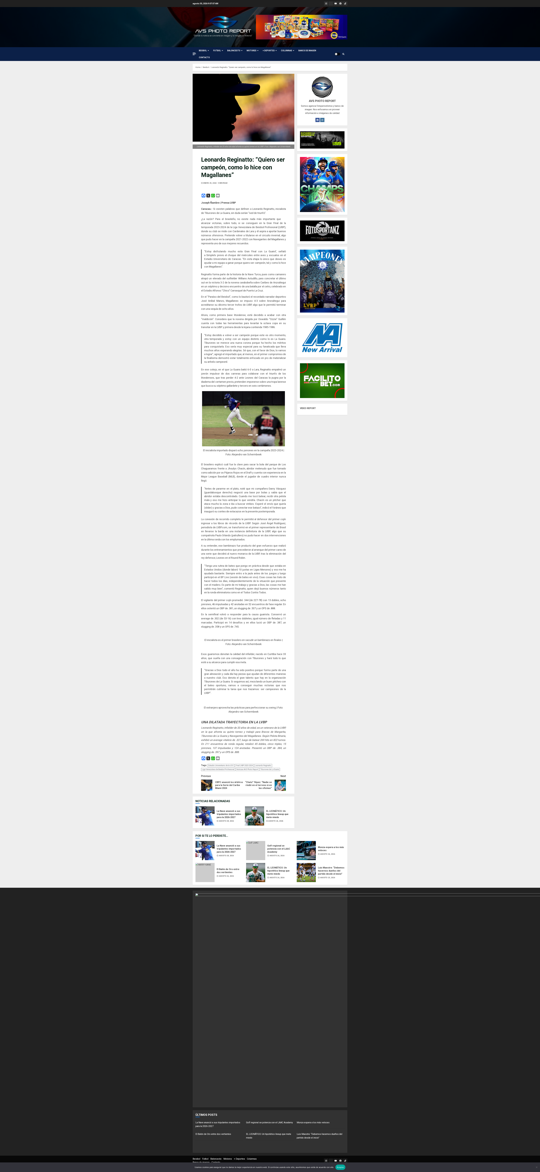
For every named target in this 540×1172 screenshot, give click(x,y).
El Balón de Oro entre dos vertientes (205, 872)
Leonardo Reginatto (263, 765)
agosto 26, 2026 (275, 821)
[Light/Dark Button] (337, 54)
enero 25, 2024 (210, 183)
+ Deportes (269, 50)
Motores (251, 50)
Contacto (204, 57)
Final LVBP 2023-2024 (244, 765)
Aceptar (340, 1167)
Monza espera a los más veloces (306, 850)
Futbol (217, 50)
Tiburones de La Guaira (269, 769)
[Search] (343, 54)
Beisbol (203, 50)
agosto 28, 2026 (226, 821)
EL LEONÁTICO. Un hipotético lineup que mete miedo (254, 815)
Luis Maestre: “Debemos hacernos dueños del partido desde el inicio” (306, 872)
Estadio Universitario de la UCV (220, 765)
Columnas (286, 50)
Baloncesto (233, 50)
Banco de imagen (307, 50)
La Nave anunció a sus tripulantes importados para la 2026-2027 (205, 815)
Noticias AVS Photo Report (247, 769)
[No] (536, 1167)
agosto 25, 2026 (327, 878)
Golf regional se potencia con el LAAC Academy (255, 850)
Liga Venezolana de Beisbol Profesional (218, 769)
